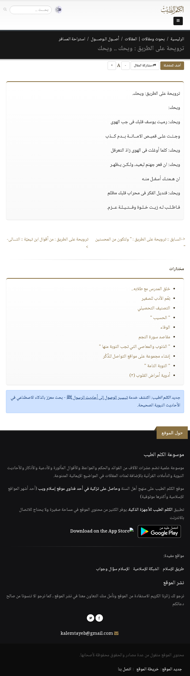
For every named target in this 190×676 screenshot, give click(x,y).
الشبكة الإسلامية (146, 569)
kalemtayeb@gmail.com (87, 633)
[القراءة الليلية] (57, 10)
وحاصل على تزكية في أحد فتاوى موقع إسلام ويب (79, 489)
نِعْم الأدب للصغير (156, 299)
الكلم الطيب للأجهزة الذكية (151, 510)
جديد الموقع (172, 669)
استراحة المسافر (72, 39)
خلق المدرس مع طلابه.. (150, 289)
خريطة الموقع (147, 669)
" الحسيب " (160, 318)
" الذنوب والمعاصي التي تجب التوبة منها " (134, 347)
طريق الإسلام (173, 569)
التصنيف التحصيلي (154, 308)
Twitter (90, 618)
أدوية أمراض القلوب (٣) (149, 376)
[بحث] (5, 10)
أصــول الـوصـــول (105, 39)
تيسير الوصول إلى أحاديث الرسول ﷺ (97, 397)
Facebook (99, 618)
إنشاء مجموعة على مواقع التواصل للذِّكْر (136, 356)
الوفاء (165, 328)
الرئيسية (177, 39)
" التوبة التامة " (157, 366)
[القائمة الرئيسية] (178, 21)
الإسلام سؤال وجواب (112, 569)
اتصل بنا (124, 669)
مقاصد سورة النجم (154, 337)
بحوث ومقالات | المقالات (145, 39)
